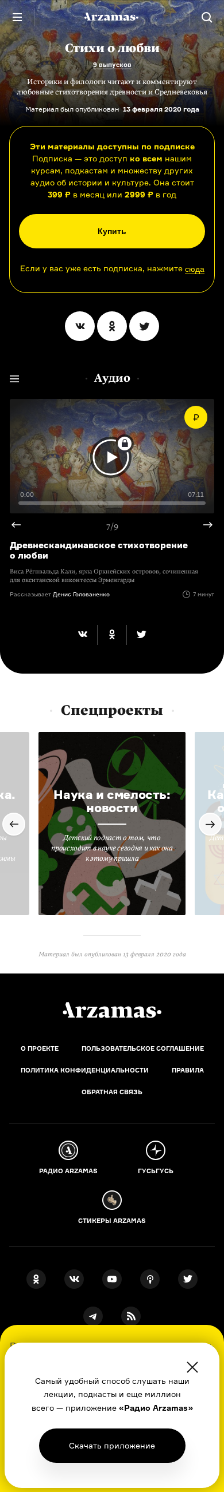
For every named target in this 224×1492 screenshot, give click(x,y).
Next (203, 525)
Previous (20, 525)
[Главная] (112, 1010)
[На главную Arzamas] (112, 17)
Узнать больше (112, 1445)
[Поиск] (206, 17)
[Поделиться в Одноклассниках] (112, 326)
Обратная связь (112, 1092)
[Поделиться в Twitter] (144, 326)
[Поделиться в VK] (80, 326)
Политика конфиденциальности (85, 1070)
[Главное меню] (17, 17)
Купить (112, 231)
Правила (188, 1070)
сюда (194, 269)
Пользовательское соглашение (143, 1048)
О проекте (40, 1048)
